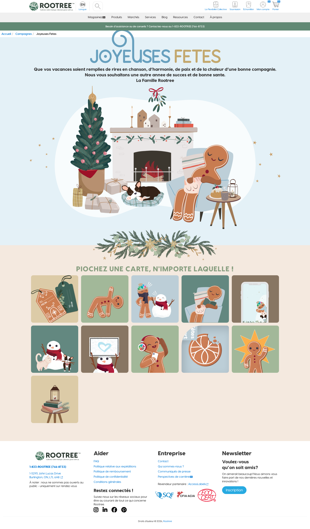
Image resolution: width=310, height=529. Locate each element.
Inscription (234, 490)
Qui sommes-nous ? (171, 466)
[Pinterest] (124, 510)
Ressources (180, 17)
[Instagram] (96, 510)
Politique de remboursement (112, 471)
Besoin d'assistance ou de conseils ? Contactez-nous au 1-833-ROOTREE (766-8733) (155, 26)
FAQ (96, 461)
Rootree (167, 521)
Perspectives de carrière (173, 476)
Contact (199, 17)
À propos (216, 17)
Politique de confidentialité (111, 476)
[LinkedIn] (105, 510)
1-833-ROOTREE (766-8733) (47, 467)
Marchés (133, 17)
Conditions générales (107, 482)
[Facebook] (114, 510)
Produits (116, 17)
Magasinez (95, 17)
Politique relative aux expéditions (115, 466)
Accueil (6, 34)
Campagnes (23, 34)
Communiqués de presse (174, 471)
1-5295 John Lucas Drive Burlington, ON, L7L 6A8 (45, 475)
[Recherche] (98, 6)
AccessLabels (197, 484)
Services (150, 17)
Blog (164, 17)
